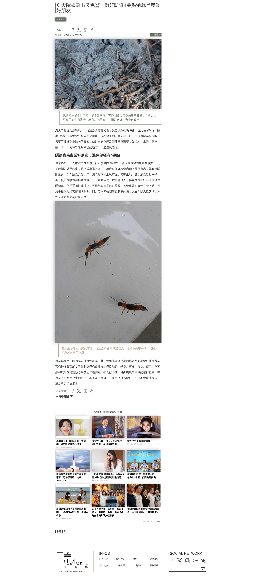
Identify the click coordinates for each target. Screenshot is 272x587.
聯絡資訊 (103, 565)
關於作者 (120, 559)
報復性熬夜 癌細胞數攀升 (140, 441)
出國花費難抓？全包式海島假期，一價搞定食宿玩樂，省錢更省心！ (72, 512)
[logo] (72, 560)
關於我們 (103, 559)
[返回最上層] (262, 577)
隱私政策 (154, 559)
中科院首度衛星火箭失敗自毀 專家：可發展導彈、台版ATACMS (72, 477)
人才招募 (137, 565)
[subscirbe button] (203, 569)
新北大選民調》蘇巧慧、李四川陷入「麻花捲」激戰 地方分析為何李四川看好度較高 (108, 512)
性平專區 (120, 565)
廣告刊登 (137, 559)
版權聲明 (154, 565)
